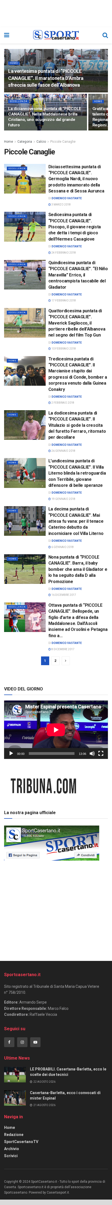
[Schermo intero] (101, 753)
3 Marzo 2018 (61, 204)
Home (8, 142)
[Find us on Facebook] (9, 1042)
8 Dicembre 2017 (62, 649)
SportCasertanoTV (21, 1141)
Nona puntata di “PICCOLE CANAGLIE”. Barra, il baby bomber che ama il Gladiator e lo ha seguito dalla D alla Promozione (77, 569)
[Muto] (92, 753)
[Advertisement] (56, 909)
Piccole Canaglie (63, 142)
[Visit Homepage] (56, 35)
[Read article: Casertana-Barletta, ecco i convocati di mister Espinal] (15, 1098)
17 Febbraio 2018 (63, 300)
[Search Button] (105, 35)
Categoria (24, 142)
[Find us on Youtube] (35, 1042)
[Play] (11, 753)
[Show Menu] (6, 35)
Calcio (41, 142)
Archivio (11, 1149)
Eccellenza (18, 101)
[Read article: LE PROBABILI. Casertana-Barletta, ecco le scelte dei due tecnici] (15, 1074)
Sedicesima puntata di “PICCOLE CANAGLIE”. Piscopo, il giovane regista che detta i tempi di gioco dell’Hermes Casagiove (74, 227)
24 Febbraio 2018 (63, 252)
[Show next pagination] (66, 660)
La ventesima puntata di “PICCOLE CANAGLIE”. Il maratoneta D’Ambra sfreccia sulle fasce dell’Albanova (45, 78)
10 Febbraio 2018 (63, 348)
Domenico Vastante (67, 198)
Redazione (13, 1134)
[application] (56, 729)
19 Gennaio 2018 (63, 498)
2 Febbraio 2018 (62, 402)
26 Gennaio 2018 (63, 450)
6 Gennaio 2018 (62, 547)
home (14, 63)
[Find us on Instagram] (22, 1042)
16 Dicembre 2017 (63, 594)
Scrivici (11, 1156)
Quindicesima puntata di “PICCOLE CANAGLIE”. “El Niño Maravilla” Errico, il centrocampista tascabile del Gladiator (78, 275)
